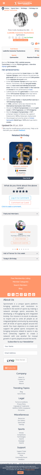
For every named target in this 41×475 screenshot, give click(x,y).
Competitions (21, 435)
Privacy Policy (30, 469)
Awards (21, 439)
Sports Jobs (21, 422)
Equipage (21, 441)
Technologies (21, 437)
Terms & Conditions (21, 402)
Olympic (4, 66)
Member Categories (20, 282)
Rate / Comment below (20, 40)
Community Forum (21, 457)
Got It (20, 472)
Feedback (21, 459)
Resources (21, 418)
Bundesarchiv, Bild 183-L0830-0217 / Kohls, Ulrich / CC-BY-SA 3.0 (19, 30)
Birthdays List (33, 8)
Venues (21, 433)
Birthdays (24, 8)
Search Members (20, 285)
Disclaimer (21, 410)
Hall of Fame (21, 394)
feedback (22, 130)
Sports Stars (15, 8)
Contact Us (21, 379)
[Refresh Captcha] (14, 360)
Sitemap (21, 424)
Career (21, 381)
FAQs (21, 455)
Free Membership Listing (20, 278)
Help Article (21, 453)
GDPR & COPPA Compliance (21, 408)
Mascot (21, 383)
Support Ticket (21, 451)
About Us (21, 377)
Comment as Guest (20, 203)
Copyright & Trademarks (21, 406)
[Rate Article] (26, 192)
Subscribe (12, 368)
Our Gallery (21, 420)
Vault (30, 90)
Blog (20, 289)
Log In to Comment (20, 198)
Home (7, 8)
